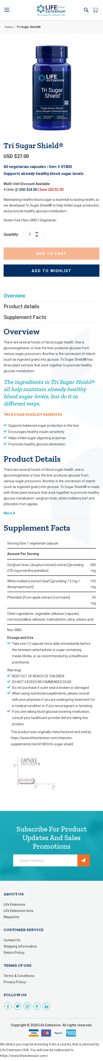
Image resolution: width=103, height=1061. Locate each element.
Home (9, 27)
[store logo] (51, 10)
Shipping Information (20, 946)
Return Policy (14, 952)
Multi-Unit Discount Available (27, 184)
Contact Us (12, 940)
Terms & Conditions (19, 976)
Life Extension (14, 904)
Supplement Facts (25, 317)
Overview (14, 296)
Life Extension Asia (18, 911)
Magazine (11, 917)
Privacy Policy (15, 982)
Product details (22, 306)
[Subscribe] (83, 860)
